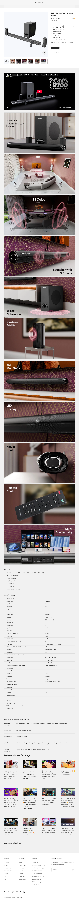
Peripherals (22, 865)
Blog (5, 876)
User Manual (55, 48)
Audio (20, 862)
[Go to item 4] (24, 61)
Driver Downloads (37, 873)
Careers (6, 865)
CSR (5, 879)
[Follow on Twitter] (9, 892)
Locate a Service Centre (38, 865)
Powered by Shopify (18, 897)
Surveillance (22, 879)
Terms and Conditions (38, 876)
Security (6, 873)
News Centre (7, 868)
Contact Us (35, 862)
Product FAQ (35, 884)
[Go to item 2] (12, 61)
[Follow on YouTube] (17, 892)
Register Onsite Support (38, 868)
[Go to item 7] (43, 61)
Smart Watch (22, 876)
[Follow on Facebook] (5, 892)
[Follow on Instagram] (13, 892)
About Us (6, 862)
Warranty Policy (36, 879)
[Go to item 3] (18, 61)
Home (8, 7)
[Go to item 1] (6, 61)
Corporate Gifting (8, 871)
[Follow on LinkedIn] (20, 892)
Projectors (22, 868)
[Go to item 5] (30, 61)
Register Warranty (37, 871)
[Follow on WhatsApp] (24, 892)
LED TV (21, 871)
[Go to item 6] (37, 61)
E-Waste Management (38, 882)
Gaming (21, 873)
